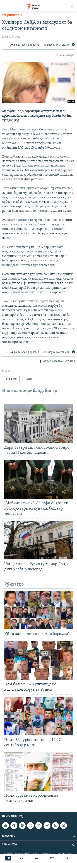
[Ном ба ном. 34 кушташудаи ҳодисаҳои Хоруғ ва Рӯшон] (38, 660)
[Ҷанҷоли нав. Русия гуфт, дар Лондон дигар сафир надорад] (38, 540)
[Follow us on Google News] (5, 825)
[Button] (24, 45)
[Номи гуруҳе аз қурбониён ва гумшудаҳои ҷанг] (38, 771)
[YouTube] (36, 858)
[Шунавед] (21, 858)
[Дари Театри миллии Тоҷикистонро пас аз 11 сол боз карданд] (38, 423)
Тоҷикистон (12, 15)
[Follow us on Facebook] (13, 825)
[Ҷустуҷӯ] (67, 858)
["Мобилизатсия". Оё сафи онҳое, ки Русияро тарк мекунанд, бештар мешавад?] (38, 479)
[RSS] (55, 825)
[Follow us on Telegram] (47, 825)
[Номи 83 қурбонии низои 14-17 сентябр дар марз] (38, 716)
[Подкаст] (63, 825)
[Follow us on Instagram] (30, 825)
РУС (51, 858)
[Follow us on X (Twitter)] (38, 825)
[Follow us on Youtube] (22, 825)
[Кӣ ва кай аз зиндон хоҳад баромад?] (38, 610)
